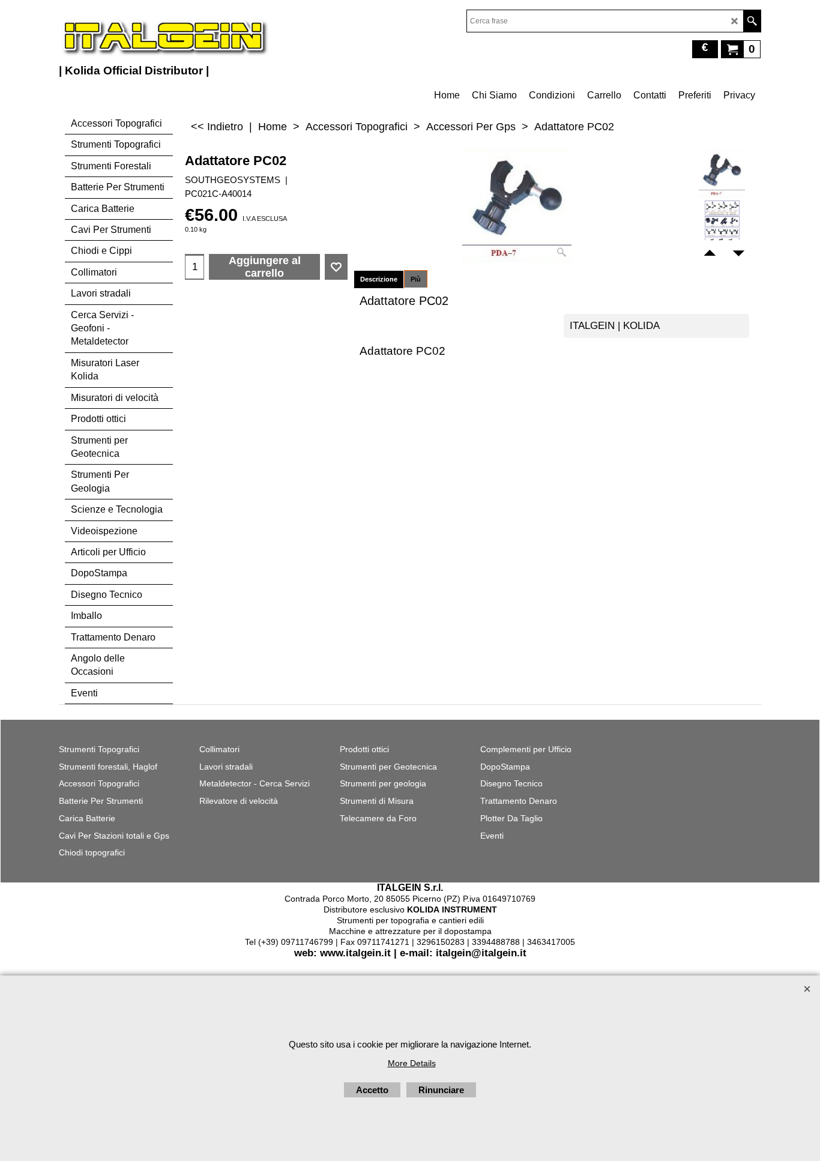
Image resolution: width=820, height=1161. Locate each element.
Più (416, 279)
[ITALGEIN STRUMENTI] (164, 36)
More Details (412, 1063)
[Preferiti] (336, 267)
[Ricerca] (752, 21)
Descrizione (378, 279)
